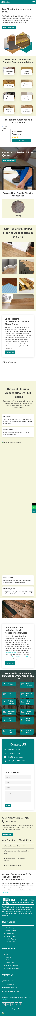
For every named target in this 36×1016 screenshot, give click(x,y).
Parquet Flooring (11, 936)
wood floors (26, 657)
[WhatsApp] (34, 507)
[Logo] (5, 2)
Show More (5, 893)
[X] (8, 1004)
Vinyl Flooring (10, 933)
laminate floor (11, 657)
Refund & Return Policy (13, 968)
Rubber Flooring (11, 930)
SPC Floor (19, 657)
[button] (15, 144)
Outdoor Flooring (11, 939)
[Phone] (34, 511)
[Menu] (33, 2)
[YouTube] (16, 1004)
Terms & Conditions (12, 965)
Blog (7, 954)
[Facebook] (20, 1004)
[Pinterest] (12, 1004)
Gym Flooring (10, 928)
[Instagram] (4, 1004)
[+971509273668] (6, 749)
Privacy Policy (10, 962)
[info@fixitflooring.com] (6, 757)
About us (8, 957)
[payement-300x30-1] (18, 1013)
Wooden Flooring (11, 942)
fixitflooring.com (11, 652)
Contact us (9, 960)
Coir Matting (9, 86)
